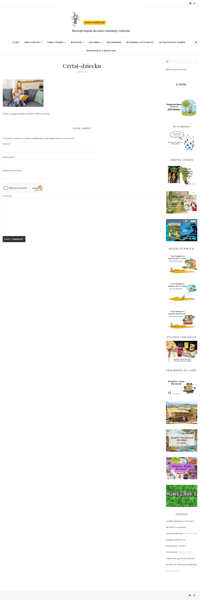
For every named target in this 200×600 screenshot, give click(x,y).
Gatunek (94, 42)
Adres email (9, 157)
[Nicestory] (100, 22)
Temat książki (55, 42)
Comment (7, 195)
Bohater (76, 42)
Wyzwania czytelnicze (140, 42)
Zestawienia (114, 42)
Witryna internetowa (12, 170)
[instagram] (194, 3)
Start (16, 42)
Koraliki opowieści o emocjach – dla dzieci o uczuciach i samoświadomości (180, 527)
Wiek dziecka (32, 42)
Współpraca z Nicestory (101, 50)
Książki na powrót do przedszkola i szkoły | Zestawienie (176, 545)
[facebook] (191, 3)
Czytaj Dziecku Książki (172, 42)
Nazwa (7, 143)
